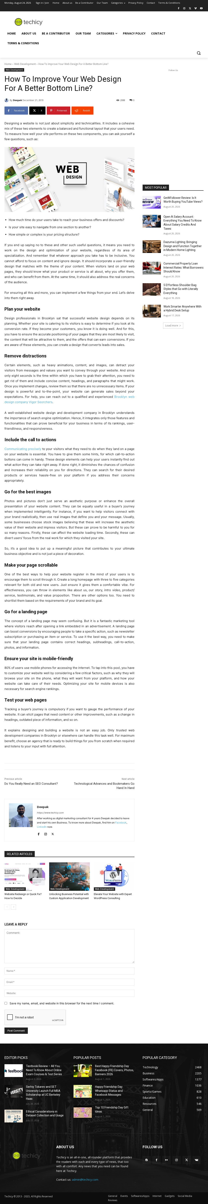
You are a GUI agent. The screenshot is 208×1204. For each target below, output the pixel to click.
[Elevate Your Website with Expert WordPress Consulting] (114, 876)
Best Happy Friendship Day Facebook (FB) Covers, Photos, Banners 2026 (114, 1070)
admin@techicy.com (85, 1179)
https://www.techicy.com (50, 812)
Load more (171, 325)
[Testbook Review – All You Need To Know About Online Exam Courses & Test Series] (13, 1070)
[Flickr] (166, 1160)
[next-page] (13, 907)
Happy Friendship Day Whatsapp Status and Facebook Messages (109, 1090)
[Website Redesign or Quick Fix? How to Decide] (24, 876)
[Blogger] (147, 1160)
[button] (199, 53)
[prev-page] (7, 907)
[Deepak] (7, 100)
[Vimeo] (195, 8)
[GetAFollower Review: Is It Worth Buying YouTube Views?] (152, 202)
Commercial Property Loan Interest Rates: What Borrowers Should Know (184, 267)
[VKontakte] (196, 1160)
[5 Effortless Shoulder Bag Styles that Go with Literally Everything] (152, 289)
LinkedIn (42, 826)
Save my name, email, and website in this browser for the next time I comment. (62, 1003)
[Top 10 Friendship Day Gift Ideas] (83, 1112)
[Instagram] (184, 8)
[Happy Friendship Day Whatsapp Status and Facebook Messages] (83, 1091)
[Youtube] (201, 8)
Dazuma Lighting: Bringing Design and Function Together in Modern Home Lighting (183, 246)
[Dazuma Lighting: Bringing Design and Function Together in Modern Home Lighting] (152, 246)
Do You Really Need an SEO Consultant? (31, 783)
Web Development (25, 64)
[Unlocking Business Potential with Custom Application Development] (69, 876)
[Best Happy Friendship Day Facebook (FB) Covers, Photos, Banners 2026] (83, 1070)
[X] (190, 8)
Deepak (17, 100)
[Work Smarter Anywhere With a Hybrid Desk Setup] (152, 311)
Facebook (121, 822)
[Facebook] (178, 8)
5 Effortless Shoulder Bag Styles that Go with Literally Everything (181, 289)
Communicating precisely (22, 449)
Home (8, 64)
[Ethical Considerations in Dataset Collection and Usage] (13, 1116)
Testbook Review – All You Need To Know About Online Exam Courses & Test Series (44, 1070)
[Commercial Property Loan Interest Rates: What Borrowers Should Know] (152, 268)
